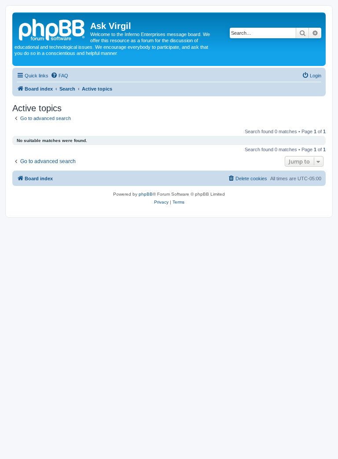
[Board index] (52, 29)
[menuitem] (59, 75)
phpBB (146, 194)
